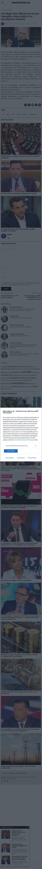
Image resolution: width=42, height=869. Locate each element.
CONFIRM (10, 451)
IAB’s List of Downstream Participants (23, 440)
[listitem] (21, 446)
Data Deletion (10, 458)
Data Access (21, 458)
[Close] (38, 411)
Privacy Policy (32, 458)
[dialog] (21, 434)
